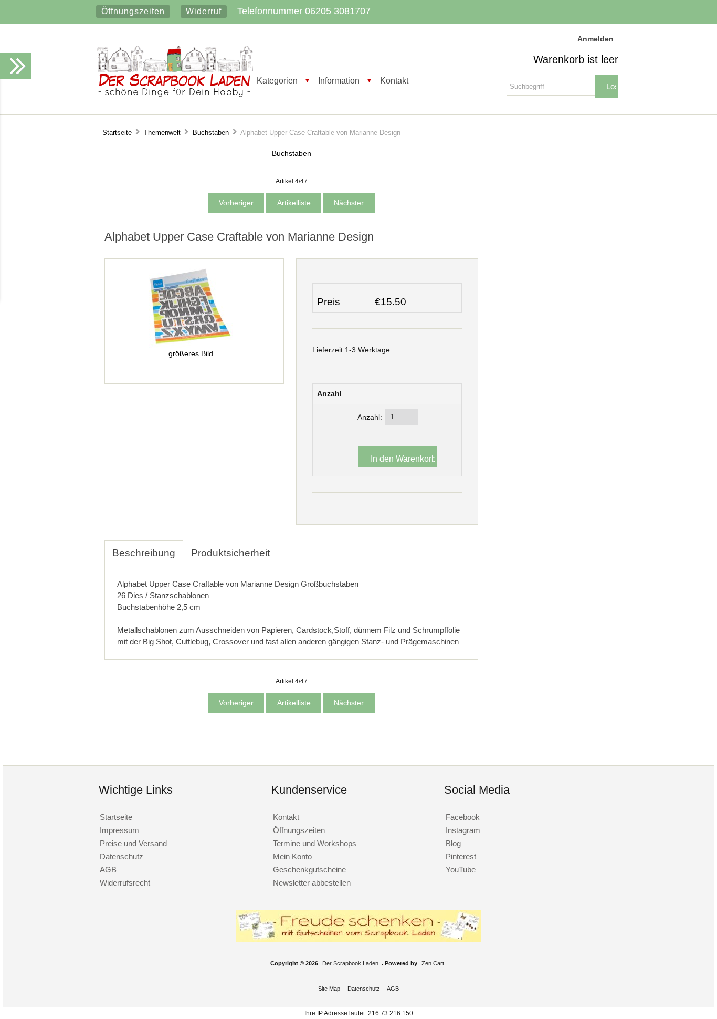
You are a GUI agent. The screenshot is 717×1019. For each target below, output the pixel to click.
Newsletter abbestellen (312, 882)
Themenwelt (162, 133)
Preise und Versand (133, 843)
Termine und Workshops (314, 843)
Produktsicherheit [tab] (230, 552)
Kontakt (394, 80)
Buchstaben (211, 133)
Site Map (329, 988)
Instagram (463, 830)
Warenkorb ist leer (575, 59)
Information (339, 80)
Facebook (463, 817)
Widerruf (204, 11)
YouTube (461, 869)
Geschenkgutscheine (309, 869)
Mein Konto (292, 856)
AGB (108, 869)
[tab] (285, 547)
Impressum (119, 830)
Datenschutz (121, 856)
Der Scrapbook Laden (350, 963)
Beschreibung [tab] (143, 552)
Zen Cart (432, 963)
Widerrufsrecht (125, 882)
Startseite (117, 133)
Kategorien (277, 80)
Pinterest (461, 856)
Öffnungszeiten (133, 11)
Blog (453, 843)
